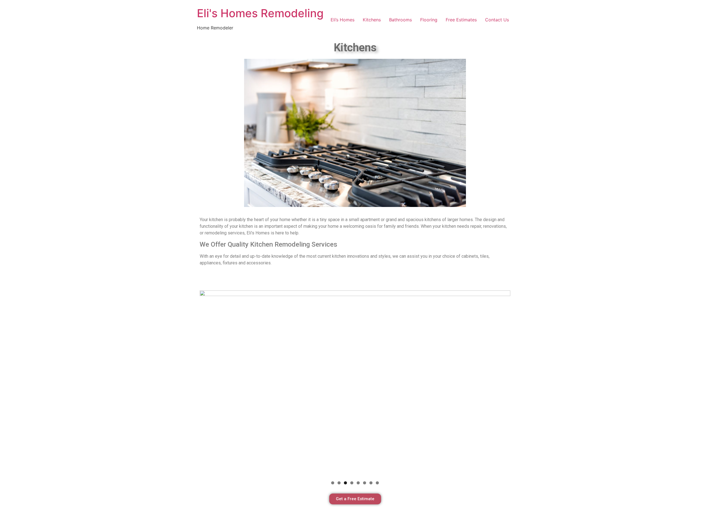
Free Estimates (461, 19)
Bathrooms (400, 19)
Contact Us (497, 19)
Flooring (428, 19)
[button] (355, 499)
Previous (206, 382)
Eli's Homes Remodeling (260, 13)
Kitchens (372, 19)
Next (503, 382)
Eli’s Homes (342, 19)
